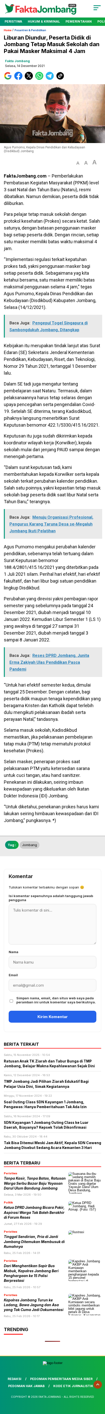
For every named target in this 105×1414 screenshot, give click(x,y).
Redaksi (14, 1379)
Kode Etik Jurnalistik (73, 1386)
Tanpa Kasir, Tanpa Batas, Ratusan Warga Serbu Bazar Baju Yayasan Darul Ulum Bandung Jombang (35, 1183)
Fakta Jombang (17, 61)
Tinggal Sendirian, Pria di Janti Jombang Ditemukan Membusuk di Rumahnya (34, 1242)
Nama (13, 952)
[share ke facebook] (19, 79)
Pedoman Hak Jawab (26, 1386)
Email (13, 975)
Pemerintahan (78, 21)
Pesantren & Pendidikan (30, 30)
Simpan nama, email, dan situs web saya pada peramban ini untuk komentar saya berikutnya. (56, 1000)
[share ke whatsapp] (40, 79)
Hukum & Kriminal (44, 21)
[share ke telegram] (50, 79)
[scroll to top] (98, 1384)
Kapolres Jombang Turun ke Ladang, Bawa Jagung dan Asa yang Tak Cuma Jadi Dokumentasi (33, 1305)
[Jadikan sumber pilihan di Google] (9, 79)
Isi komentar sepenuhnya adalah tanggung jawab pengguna (51, 898)
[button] (78, 163)
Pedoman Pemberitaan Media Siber (61, 1379)
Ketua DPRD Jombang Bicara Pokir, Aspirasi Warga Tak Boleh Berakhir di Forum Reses (34, 1212)
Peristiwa (13, 21)
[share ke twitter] (30, 79)
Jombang (29, 845)
